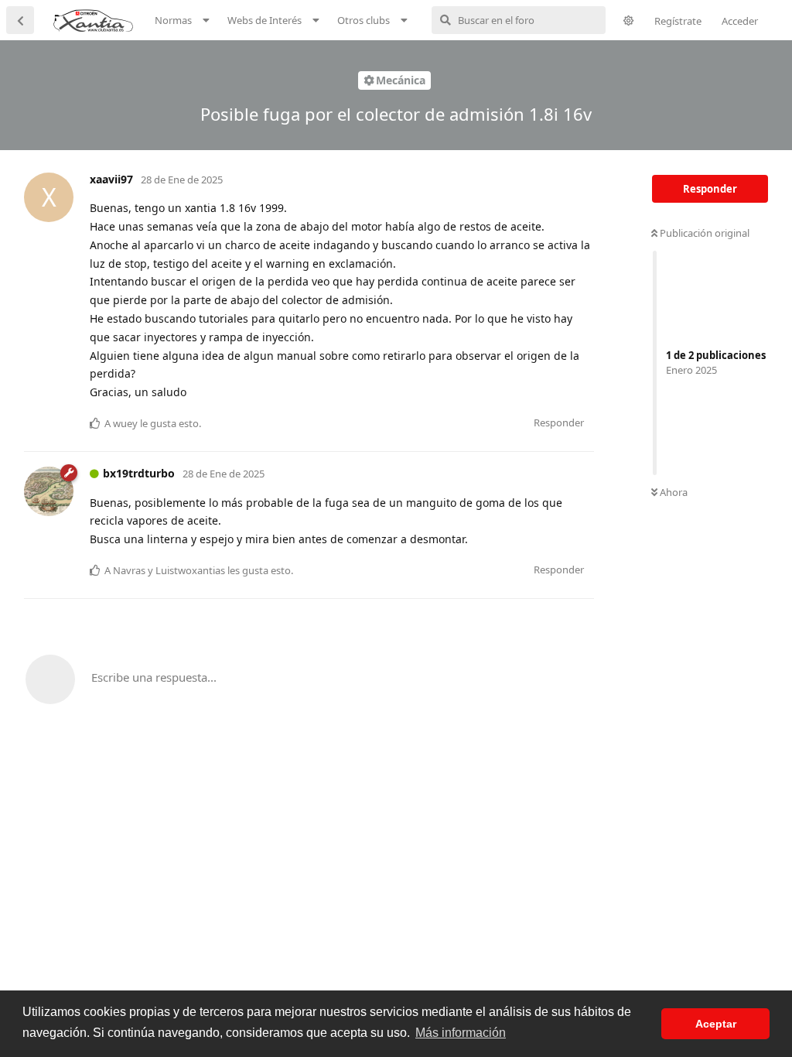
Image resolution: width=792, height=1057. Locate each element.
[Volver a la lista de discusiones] (20, 20)
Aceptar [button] (715, 1024)
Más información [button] (460, 1032)
